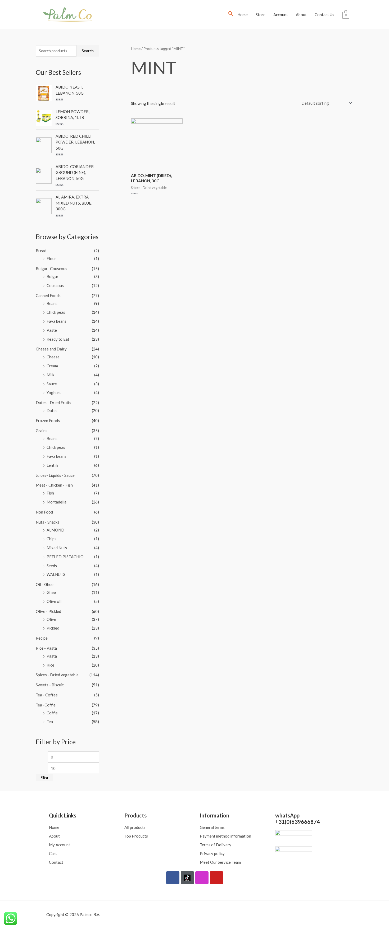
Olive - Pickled (48, 611)
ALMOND (55, 530)
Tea (50, 721)
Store (260, 14)
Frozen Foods (48, 420)
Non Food (44, 512)
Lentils (52, 465)
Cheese (53, 356)
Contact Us (324, 14)
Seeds (52, 565)
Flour (51, 258)
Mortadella (56, 502)
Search (88, 50)
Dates (52, 410)
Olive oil (54, 601)
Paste (52, 330)
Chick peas (56, 312)
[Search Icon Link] (230, 14)
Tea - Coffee (47, 694)
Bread (41, 250)
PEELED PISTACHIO (65, 556)
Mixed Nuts (57, 547)
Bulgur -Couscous (51, 268)
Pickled (53, 628)
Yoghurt (54, 392)
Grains (41, 430)
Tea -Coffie (46, 704)
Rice (50, 665)
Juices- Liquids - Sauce (55, 475)
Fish (50, 493)
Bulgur (52, 276)
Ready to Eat (58, 339)
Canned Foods (48, 295)
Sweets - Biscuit (50, 684)
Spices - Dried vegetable (57, 674)
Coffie (52, 712)
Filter (44, 777)
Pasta (52, 656)
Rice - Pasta (46, 648)
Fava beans (56, 321)
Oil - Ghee (44, 584)
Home (242, 14)
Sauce (52, 383)
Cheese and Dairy (51, 348)
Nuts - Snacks (47, 522)
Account (280, 14)
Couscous (55, 285)
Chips (51, 538)
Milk (50, 374)
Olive (51, 619)
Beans (52, 303)
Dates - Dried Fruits (53, 402)
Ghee (51, 592)
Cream (52, 365)
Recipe (42, 638)
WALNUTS (56, 574)
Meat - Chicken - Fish (54, 485)
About (301, 14)
